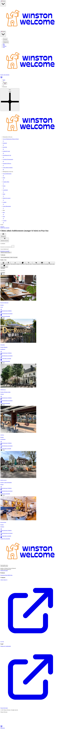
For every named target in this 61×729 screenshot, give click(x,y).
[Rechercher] (12, 246)
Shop (4, 45)
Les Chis (2, 641)
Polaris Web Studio (4, 570)
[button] (9, 99)
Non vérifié (15, 257)
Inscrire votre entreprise (4, 227)
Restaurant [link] (5, 86)
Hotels (6, 575)
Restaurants (2, 575)
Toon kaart (3, 268)
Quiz (4, 47)
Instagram (2, 226)
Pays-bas (5, 82)
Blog (4, 44)
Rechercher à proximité (4, 251)
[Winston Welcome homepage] (30, 18)
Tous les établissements (5, 257)
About (1, 579)
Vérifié (11, 257)
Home (4, 79)
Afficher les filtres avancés (5, 252)
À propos (4, 46)
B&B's (9, 575)
